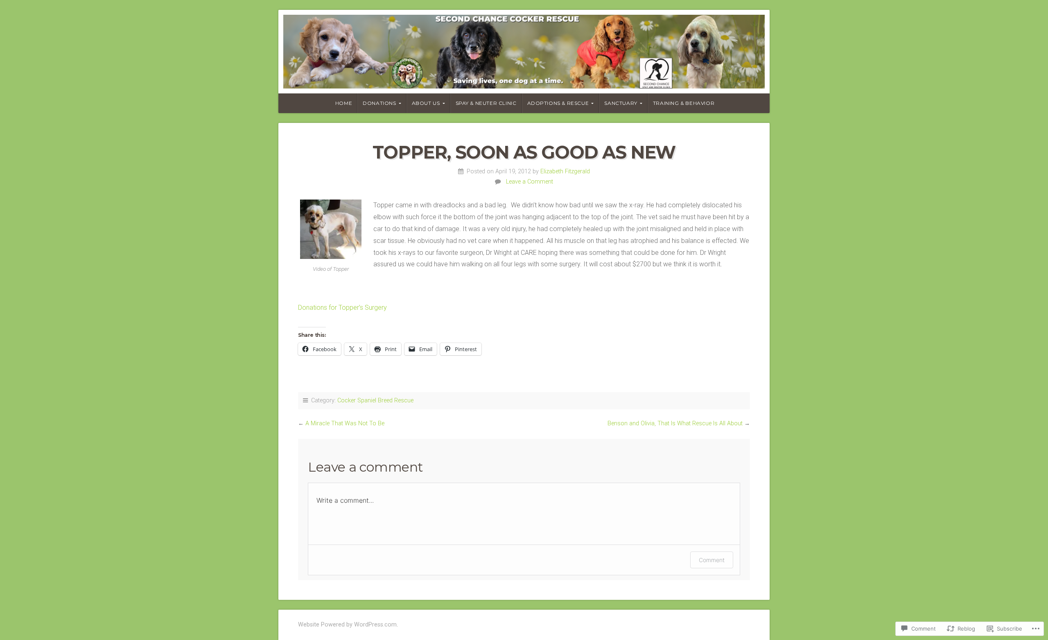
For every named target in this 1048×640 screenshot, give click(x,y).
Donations (379, 103)
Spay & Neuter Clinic (486, 103)
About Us (426, 103)
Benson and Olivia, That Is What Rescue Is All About (675, 423)
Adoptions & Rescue (558, 103)
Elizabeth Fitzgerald (565, 171)
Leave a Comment (529, 181)
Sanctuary (620, 103)
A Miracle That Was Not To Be (344, 423)
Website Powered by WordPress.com (347, 624)
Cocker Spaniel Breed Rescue (375, 400)
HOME (343, 103)
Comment (712, 559)
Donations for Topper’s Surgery (342, 307)
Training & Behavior (683, 103)
